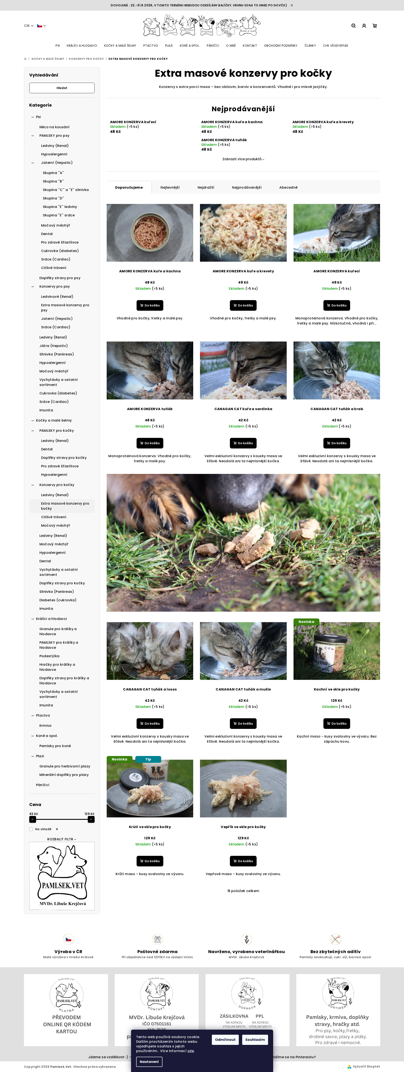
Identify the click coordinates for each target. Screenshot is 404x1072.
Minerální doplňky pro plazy (64, 774)
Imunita (46, 410)
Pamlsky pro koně (55, 745)
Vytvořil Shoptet (366, 1066)
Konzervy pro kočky (56, 484)
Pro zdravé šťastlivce (60, 242)
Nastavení (149, 1061)
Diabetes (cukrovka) (58, 600)
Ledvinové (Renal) (57, 296)
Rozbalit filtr (60, 839)
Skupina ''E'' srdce (59, 215)
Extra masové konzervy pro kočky (65, 506)
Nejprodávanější (246, 187)
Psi (38, 116)
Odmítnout (225, 1039)
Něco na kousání (54, 127)
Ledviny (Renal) (55, 145)
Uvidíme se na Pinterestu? (292, 1057)
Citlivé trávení (53, 267)
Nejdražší (206, 187)
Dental (47, 233)
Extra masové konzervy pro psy (65, 308)
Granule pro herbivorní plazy (64, 766)
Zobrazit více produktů (241, 159)
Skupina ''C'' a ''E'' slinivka (66, 189)
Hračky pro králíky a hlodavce (57, 667)
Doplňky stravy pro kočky (64, 457)
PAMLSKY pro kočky (56, 430)
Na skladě (46, 829)
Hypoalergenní (54, 154)
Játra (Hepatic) (53, 345)
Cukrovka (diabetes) (60, 250)
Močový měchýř (55, 225)
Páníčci (42, 784)
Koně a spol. (47, 735)
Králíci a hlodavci (51, 618)
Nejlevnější (170, 187)
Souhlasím (255, 1039)
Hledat (62, 88)
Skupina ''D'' (53, 198)
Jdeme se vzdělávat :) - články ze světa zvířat (129, 1057)
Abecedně (288, 187)
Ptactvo (43, 715)
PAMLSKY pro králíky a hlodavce (58, 645)
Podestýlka (49, 656)
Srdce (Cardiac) (56, 259)
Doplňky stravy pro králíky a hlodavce (64, 681)
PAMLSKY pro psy (54, 135)
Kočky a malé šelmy (54, 420)
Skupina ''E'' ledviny (60, 206)
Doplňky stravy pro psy (60, 278)
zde (190, 1050)
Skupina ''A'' (53, 172)
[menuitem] (57, 45)
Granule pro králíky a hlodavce (58, 631)
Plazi (40, 756)
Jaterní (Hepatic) (57, 162)
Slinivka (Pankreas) (56, 354)
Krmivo (45, 725)
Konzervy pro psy (54, 286)
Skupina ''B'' (53, 181)
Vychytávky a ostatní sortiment (58, 382)
